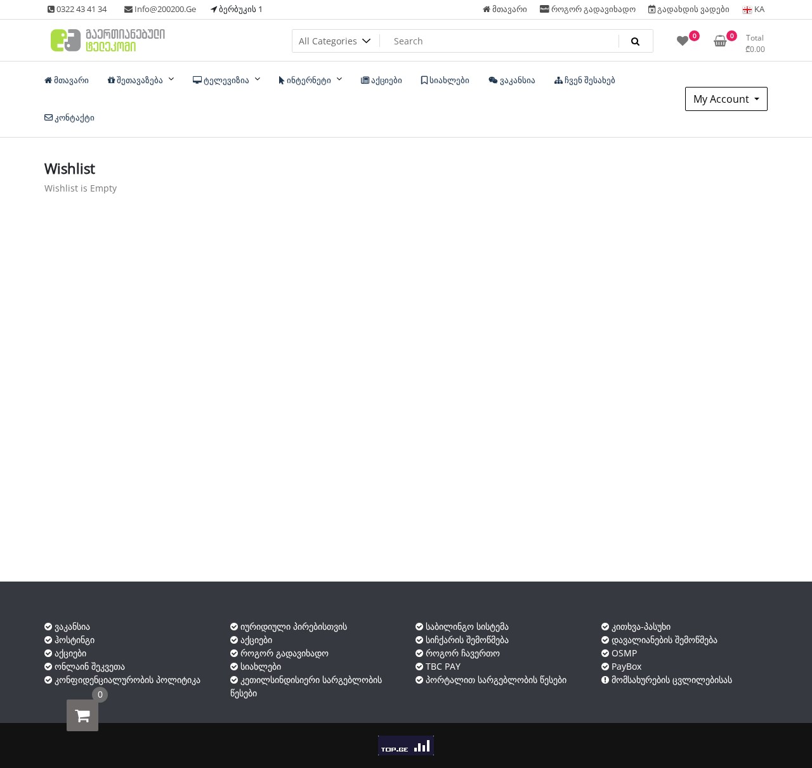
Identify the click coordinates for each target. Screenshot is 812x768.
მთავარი (508, 9)
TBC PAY (442, 666)
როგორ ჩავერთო (461, 653)
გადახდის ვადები (692, 9)
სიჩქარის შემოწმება (466, 640)
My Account (722, 99)
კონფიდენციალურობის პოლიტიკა (126, 680)
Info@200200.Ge (164, 9)
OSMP (623, 653)
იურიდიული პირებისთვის (292, 626)
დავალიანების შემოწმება (663, 640)
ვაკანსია (71, 626)
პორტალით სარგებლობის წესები (494, 680)
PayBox (625, 666)
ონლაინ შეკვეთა (88, 666)
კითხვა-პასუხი (640, 626)
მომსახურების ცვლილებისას (670, 680)
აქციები (69, 653)
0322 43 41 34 (81, 9)
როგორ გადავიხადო (592, 9)
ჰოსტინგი (73, 640)
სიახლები (259, 666)
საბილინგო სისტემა (466, 626)
